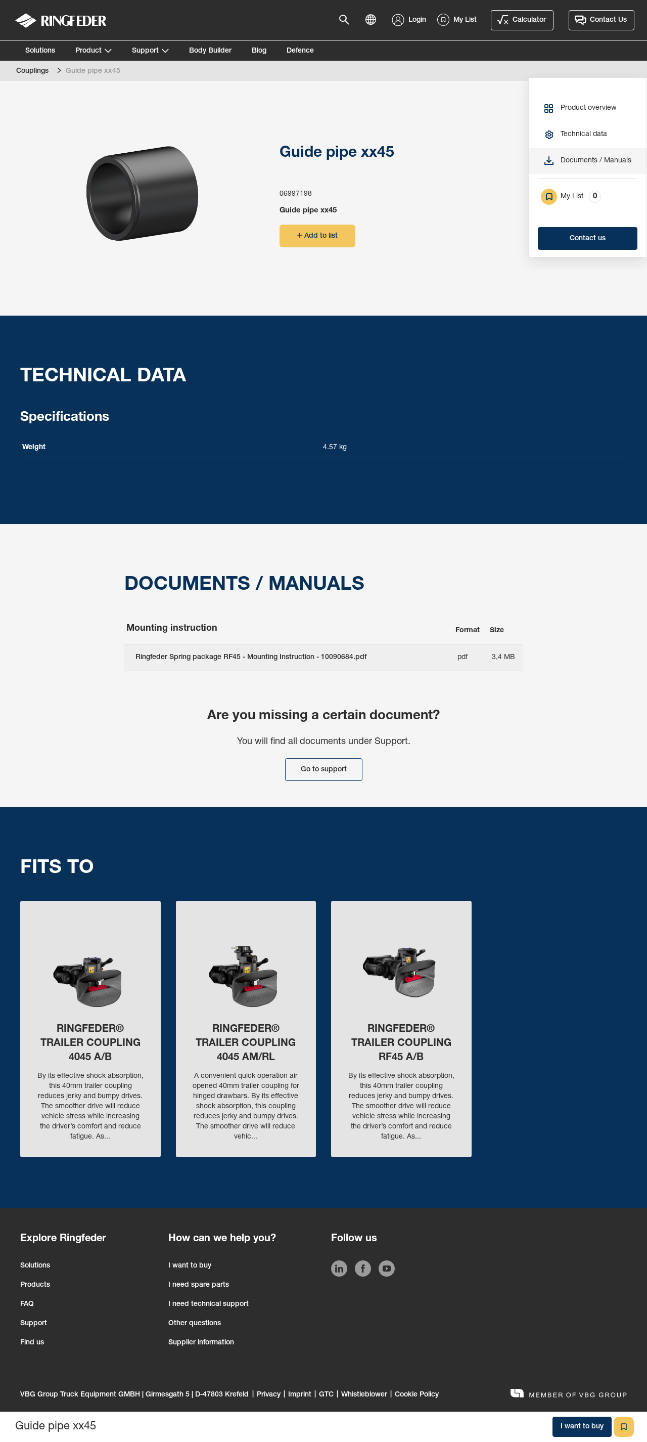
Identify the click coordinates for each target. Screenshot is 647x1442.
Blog (259, 51)
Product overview (589, 108)
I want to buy (189, 1266)
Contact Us (608, 20)
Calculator (529, 20)
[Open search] (347, 20)
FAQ (27, 1304)
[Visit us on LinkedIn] (339, 1270)
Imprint (299, 1395)
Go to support (324, 769)
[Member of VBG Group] (569, 1395)
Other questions (194, 1323)
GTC (326, 1395)
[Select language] (373, 20)
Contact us (588, 238)
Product (88, 51)
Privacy (269, 1395)
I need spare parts (198, 1285)
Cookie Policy (417, 1395)
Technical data (584, 134)
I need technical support (208, 1304)
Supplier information (201, 1342)
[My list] (624, 1427)
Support (145, 51)
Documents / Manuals (596, 160)
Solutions (40, 51)
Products (35, 1285)
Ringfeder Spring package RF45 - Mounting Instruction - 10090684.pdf (250, 657)
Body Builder (210, 51)
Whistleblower (364, 1395)
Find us (32, 1342)
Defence (300, 51)
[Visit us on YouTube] (387, 1270)
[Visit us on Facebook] (363, 1270)
